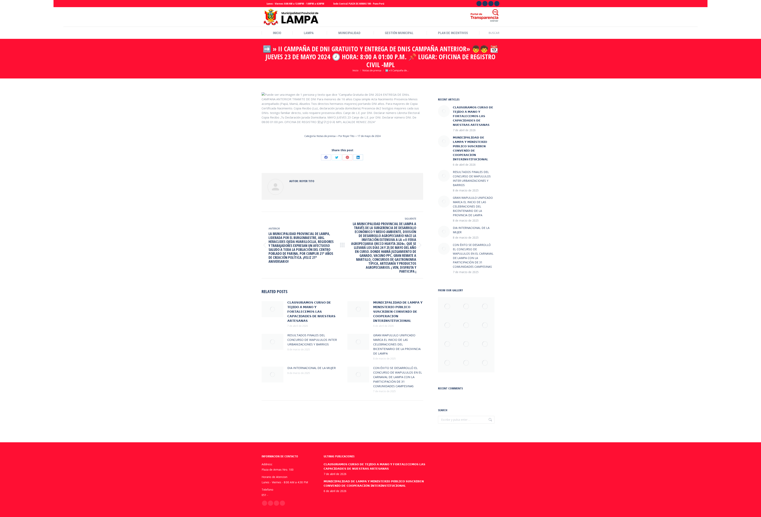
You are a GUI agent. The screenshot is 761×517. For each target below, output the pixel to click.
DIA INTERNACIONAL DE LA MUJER (311, 368)
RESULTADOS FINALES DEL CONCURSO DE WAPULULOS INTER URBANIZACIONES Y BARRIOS (312, 339)
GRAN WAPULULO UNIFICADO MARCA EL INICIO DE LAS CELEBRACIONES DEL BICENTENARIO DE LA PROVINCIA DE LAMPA (397, 344)
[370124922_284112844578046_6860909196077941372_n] (466, 306)
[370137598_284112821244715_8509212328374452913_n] (485, 306)
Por (346, 136)
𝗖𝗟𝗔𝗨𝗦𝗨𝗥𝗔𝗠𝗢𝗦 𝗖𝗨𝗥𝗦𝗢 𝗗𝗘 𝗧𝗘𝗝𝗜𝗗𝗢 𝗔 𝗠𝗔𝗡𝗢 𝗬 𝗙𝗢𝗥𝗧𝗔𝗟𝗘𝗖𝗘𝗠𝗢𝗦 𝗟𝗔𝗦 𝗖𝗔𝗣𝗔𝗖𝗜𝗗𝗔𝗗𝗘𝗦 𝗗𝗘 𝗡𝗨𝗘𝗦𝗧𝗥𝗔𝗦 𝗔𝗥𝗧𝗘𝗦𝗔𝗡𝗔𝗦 (311, 311)
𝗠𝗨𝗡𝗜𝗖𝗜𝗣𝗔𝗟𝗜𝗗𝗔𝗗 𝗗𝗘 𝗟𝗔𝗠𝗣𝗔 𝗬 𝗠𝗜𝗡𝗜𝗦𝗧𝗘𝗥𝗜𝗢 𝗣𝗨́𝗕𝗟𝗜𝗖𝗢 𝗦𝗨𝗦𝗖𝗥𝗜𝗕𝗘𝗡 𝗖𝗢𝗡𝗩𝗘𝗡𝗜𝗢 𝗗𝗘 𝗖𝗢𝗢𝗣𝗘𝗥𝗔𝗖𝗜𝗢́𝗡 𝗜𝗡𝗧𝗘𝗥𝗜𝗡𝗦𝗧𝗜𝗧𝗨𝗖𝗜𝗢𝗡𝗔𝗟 (398, 311)
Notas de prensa (326, 136)
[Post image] (272, 309)
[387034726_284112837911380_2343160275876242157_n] (447, 306)
